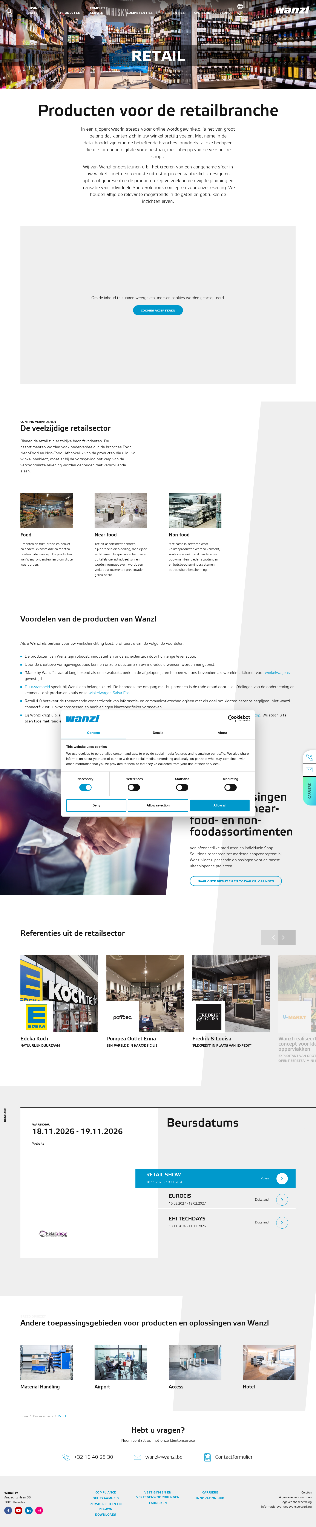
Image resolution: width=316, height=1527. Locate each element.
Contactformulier (234, 1457)
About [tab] (222, 732)
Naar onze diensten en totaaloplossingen (236, 881)
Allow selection (158, 805)
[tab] (215, 1178)
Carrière (202, 13)
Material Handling (40, 1387)
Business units (36, 10)
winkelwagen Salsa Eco (109, 693)
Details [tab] (158, 732)
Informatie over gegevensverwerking (286, 1507)
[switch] (134, 787)
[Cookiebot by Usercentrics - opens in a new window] (231, 718)
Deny (96, 805)
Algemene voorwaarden (295, 1497)
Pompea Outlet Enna (131, 1039)
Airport (102, 1387)
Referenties (173, 13)
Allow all (219, 805)
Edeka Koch (34, 1039)
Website (38, 1143)
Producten (70, 13)
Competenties (140, 13)
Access (176, 1387)
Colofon (306, 1492)
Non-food (179, 535)
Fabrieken (158, 1503)
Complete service (99, 10)
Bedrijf (226, 13)
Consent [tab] (93, 732)
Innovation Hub (210, 1498)
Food (25, 535)
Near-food (106, 535)
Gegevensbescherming (296, 1502)
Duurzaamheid (37, 687)
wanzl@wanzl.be (164, 1457)
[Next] (287, 937)
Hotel (249, 1387)
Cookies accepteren (158, 310)
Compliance (105, 1492)
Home (24, 1416)
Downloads (105, 1514)
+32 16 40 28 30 (93, 1457)
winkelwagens (277, 673)
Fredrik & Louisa (211, 1039)
